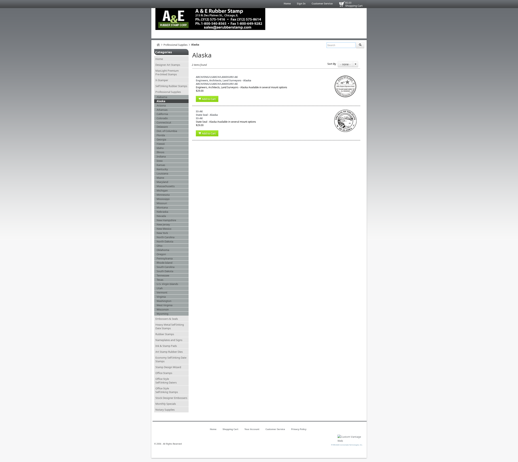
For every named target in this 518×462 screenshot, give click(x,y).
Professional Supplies (175, 45)
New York (162, 233)
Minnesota (163, 194)
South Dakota (165, 271)
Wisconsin (163, 309)
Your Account (251, 429)
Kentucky (162, 169)
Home (287, 3)
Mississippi (163, 199)
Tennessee (163, 275)
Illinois (160, 152)
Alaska (161, 101)
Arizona (161, 105)
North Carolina (165, 237)
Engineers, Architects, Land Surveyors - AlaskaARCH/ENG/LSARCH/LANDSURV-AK (223, 82)
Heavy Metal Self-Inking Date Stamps (169, 326)
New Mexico (164, 228)
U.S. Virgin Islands (167, 284)
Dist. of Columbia (167, 131)
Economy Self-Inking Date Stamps (170, 359)
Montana (162, 207)
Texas (160, 279)
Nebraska (162, 211)
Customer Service (322, 3)
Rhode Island (164, 262)
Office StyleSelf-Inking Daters (166, 380)
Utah (160, 288)
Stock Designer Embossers (171, 398)
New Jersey (163, 224)
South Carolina (165, 267)
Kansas (161, 165)
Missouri (162, 203)
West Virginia (164, 305)
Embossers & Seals (166, 319)
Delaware (162, 127)
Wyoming (162, 313)
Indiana (161, 156)
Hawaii (161, 144)
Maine (160, 177)
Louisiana (162, 173)
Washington (164, 301)
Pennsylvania (165, 258)
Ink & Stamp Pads (166, 346)
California (162, 114)
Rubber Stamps (164, 334)
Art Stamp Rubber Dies (169, 352)
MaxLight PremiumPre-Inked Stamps (167, 72)
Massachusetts (166, 186)
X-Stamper (161, 80)
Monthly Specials (165, 404)
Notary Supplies (165, 409)
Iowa (159, 160)
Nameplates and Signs (168, 340)
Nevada (161, 216)
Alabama (162, 97)
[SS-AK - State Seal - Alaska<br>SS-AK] (345, 111)
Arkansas (162, 110)
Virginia (161, 296)
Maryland (162, 182)
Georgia (161, 139)
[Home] (158, 45)
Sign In (301, 3)
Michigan (162, 190)
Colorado (162, 118)
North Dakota (165, 241)
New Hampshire (166, 220)
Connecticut (164, 122)
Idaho (160, 148)
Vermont (162, 292)
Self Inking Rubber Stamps (171, 86)
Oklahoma (163, 250)
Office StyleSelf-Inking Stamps (166, 390)
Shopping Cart (354, 5)
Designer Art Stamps (167, 65)
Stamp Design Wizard (168, 367)
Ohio (159, 245)
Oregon (161, 254)
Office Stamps (163, 373)
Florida (161, 135)
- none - (345, 64)
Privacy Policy (298, 429)
